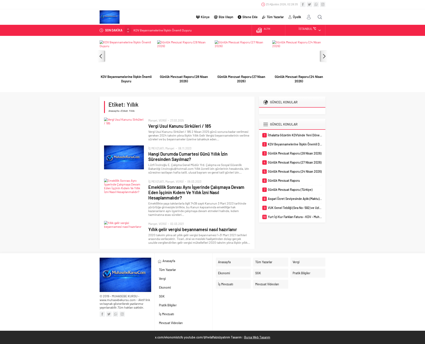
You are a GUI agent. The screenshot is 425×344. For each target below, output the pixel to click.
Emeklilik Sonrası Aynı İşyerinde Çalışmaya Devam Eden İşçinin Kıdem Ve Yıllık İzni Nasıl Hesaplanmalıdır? (196, 192)
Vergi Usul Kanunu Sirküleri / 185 (179, 126)
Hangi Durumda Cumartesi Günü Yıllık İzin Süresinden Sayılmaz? (188, 156)
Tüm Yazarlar (275, 17)
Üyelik (297, 17)
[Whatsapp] (316, 4)
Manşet (152, 120)
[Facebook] (302, 4)
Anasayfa (113, 110)
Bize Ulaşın (226, 17)
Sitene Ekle (250, 17)
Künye (205, 17)
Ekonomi (165, 287)
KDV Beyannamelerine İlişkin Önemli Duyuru (162, 30)
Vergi (162, 278)
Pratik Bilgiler (168, 305)
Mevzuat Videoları (171, 323)
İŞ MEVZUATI (156, 148)
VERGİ (162, 120)
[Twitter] (309, 4)
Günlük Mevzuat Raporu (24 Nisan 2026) (299, 79)
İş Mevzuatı (166, 314)
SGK (162, 296)
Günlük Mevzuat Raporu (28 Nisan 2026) (184, 79)
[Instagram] (322, 4)
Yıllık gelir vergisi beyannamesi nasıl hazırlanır (192, 229)
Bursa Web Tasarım (257, 337)
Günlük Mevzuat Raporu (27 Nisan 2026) (241, 79)
